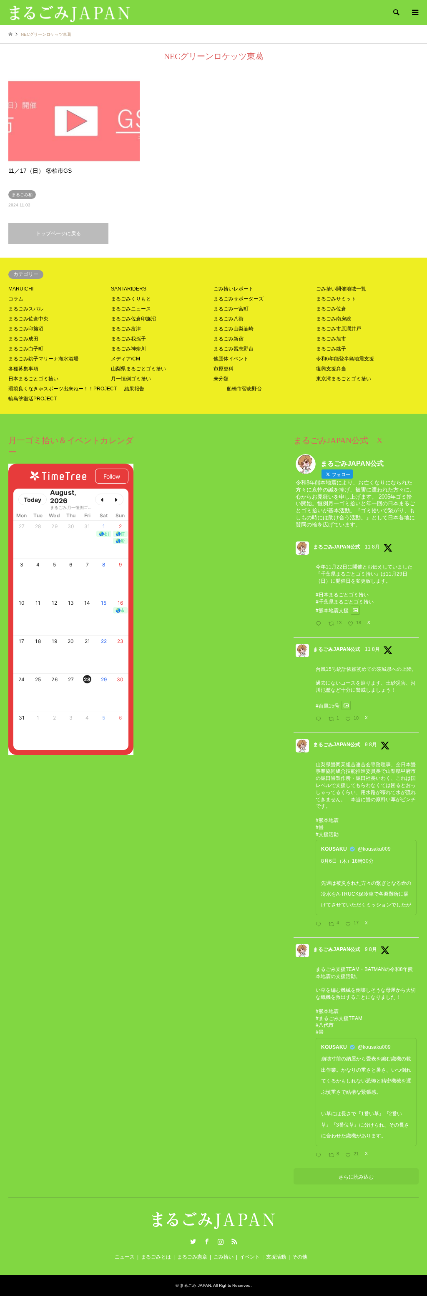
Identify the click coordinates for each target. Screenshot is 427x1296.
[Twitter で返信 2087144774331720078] (320, 624)
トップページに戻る (58, 233)
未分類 (221, 379)
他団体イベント (231, 359)
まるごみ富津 (126, 329)
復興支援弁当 (331, 369)
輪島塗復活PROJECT (32, 399)
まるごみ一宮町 (231, 309)
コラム (15, 299)
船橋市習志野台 (244, 389)
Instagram (221, 1241)
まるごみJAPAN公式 (336, 547)
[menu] (414, 12)
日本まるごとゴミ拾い (33, 379)
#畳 (320, 827)
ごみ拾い (224, 1257)
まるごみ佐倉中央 (28, 319)
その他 (299, 1257)
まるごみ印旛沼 (25, 329)
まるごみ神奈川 (128, 349)
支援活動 (276, 1257)
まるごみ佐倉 (331, 309)
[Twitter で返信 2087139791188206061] (320, 719)
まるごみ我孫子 (128, 339)
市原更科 (224, 369)
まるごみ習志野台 (234, 349)
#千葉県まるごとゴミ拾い (345, 602)
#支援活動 (327, 834)
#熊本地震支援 (332, 610)
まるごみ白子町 (25, 349)
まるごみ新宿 (229, 339)
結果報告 (134, 389)
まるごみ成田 (23, 339)
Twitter (193, 1241)
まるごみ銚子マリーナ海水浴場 (43, 359)
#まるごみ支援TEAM (339, 1018)
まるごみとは (156, 1257)
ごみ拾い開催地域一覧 (341, 289)
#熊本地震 (327, 820)
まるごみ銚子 (331, 349)
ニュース (125, 1257)
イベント (250, 1257)
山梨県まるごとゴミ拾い (138, 369)
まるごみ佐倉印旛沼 (133, 319)
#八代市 (325, 1025)
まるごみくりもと (131, 299)
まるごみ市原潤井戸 (338, 329)
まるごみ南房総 (333, 319)
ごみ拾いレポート (234, 289)
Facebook (207, 1241)
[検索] (395, 12)
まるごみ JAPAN (195, 1285)
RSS (234, 1241)
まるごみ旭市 (331, 339)
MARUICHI (20, 289)
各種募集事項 (23, 369)
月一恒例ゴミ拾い (131, 379)
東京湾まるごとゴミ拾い (343, 379)
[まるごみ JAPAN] (69, 12)
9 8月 (371, 744)
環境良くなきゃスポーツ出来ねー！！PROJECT (62, 389)
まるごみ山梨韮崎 (234, 329)
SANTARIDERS (128, 289)
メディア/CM (125, 359)
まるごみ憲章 (192, 1257)
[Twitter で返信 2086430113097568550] (320, 925)
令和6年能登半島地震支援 (345, 359)
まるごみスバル (25, 309)
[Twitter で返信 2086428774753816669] (320, 1156)
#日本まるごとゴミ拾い (342, 595)
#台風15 (325, 705)
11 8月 (372, 547)
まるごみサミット (336, 299)
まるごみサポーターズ (239, 299)
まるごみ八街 (229, 319)
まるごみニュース (131, 309)
